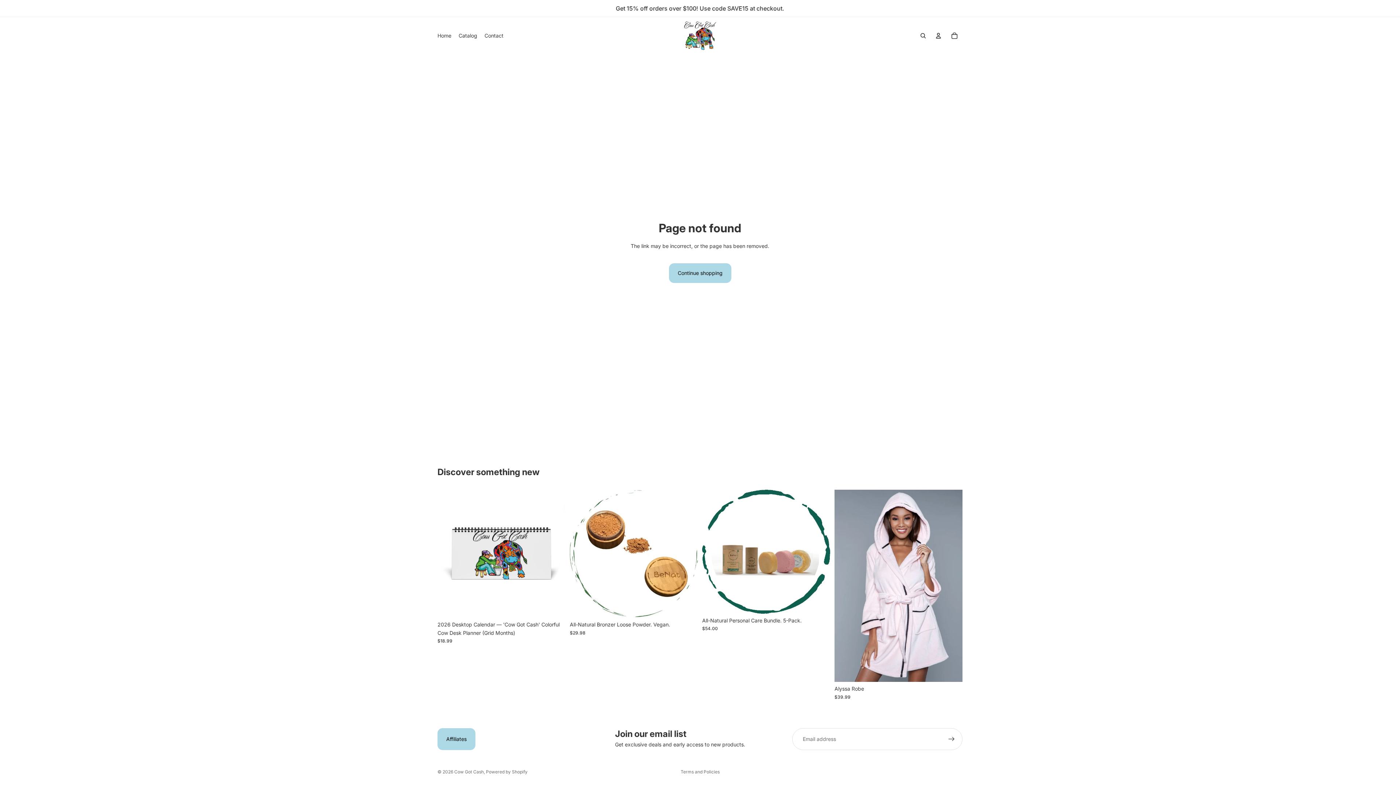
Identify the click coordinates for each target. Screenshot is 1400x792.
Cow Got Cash (469, 771)
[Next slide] (554, 554)
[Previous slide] (448, 554)
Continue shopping (700, 273)
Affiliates (456, 739)
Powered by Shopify (507, 771)
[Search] (923, 36)
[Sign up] (951, 739)
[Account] (938, 36)
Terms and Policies (700, 771)
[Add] (554, 606)
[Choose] (951, 670)
